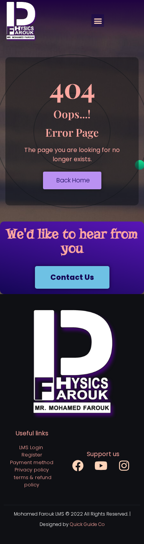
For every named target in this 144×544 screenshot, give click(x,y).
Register (32, 454)
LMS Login (31, 447)
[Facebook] (78, 465)
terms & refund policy (32, 481)
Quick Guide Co (87, 524)
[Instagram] (124, 465)
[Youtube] (101, 465)
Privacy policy (32, 469)
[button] (97, 20)
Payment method (31, 462)
